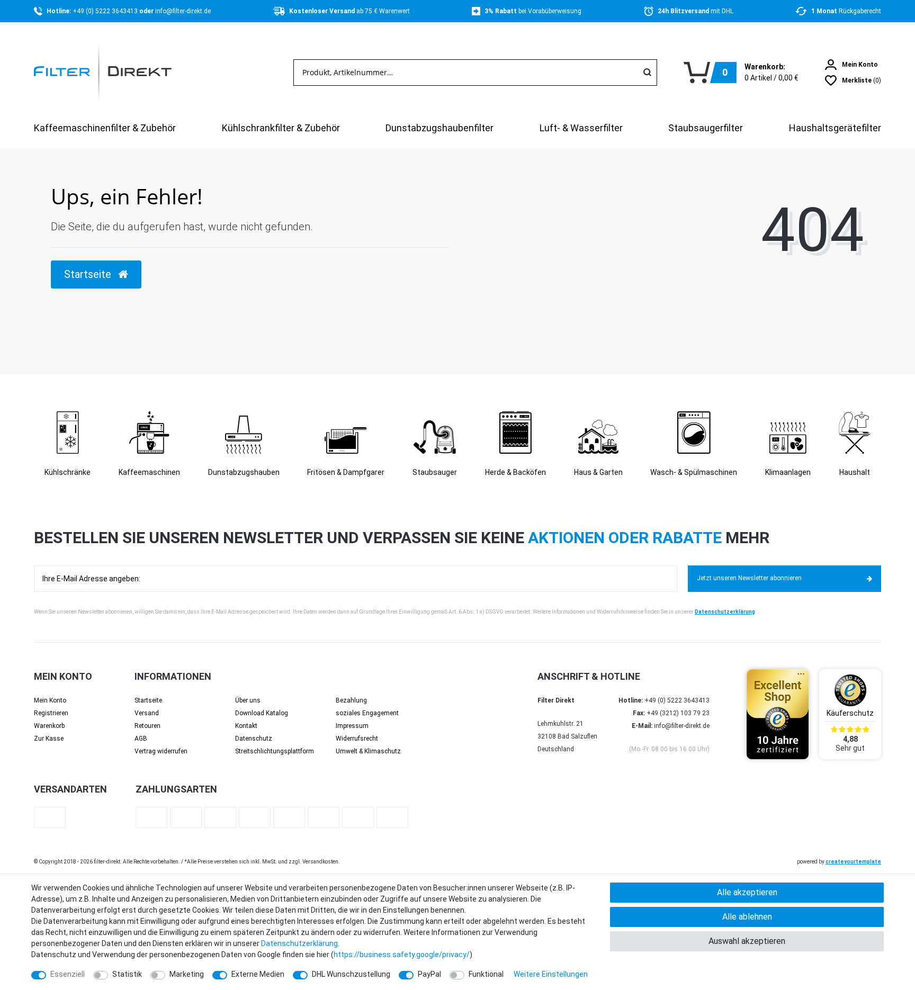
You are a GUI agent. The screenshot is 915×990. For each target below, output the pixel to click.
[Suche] (647, 72)
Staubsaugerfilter (705, 127)
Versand (146, 713)
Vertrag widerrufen (160, 751)
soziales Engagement (367, 713)
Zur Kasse (49, 738)
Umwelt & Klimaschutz (368, 751)
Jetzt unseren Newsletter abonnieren (749, 578)
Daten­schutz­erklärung (299, 943)
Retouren (147, 726)
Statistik (127, 974)
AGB (140, 738)
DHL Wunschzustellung (351, 974)
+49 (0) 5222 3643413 (106, 11)
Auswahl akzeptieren (746, 941)
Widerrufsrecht (357, 738)
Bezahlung (351, 700)
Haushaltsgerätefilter (835, 127)
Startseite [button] (89, 274)
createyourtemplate (853, 862)
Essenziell (67, 974)
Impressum (352, 726)
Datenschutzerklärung (725, 612)
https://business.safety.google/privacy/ (402, 954)
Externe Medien (257, 974)
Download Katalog (261, 713)
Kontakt (246, 726)
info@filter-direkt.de (183, 11)
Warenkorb (49, 726)
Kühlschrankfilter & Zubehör (281, 127)
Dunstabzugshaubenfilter (439, 127)
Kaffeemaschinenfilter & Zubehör (105, 127)
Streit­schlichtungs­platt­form (274, 751)
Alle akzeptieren (747, 892)
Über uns (248, 700)
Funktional (486, 974)
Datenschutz (253, 738)
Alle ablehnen (747, 917)
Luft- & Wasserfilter (581, 127)
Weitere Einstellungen (551, 974)
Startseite (148, 700)
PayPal (429, 974)
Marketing (186, 974)
